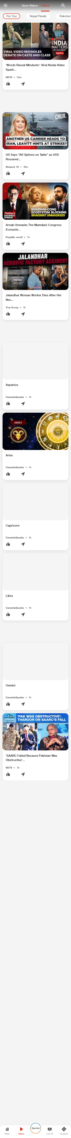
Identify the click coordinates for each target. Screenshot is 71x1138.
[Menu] (5, 5)
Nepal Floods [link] (38, 16)
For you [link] (12, 16)
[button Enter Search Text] (63, 5)
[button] (35, 56)
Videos (45, 5)
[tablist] (35, 16)
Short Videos (30, 5)
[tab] (11, 16)
